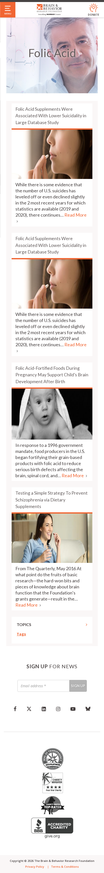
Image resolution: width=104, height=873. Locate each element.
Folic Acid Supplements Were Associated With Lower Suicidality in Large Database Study (50, 115)
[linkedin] (44, 709)
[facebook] (15, 709)
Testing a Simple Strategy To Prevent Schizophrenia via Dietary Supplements (51, 499)
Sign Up (78, 685)
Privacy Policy (34, 866)
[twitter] (29, 709)
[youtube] (73, 709)
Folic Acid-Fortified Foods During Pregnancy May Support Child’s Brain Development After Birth (51, 374)
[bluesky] (88, 709)
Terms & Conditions (65, 866)
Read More (73, 475)
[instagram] (58, 709)
